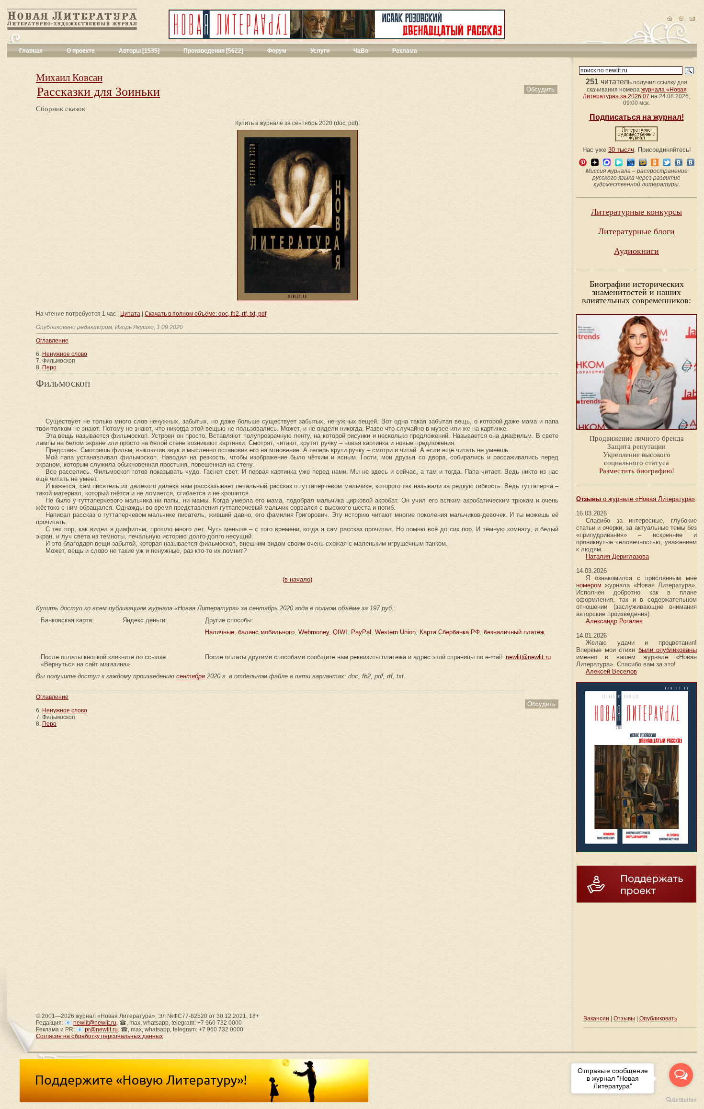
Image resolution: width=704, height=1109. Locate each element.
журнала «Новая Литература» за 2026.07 (635, 93)
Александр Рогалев (614, 621)
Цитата (130, 313)
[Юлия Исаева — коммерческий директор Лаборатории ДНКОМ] (636, 432)
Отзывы (624, 1018)
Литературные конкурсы (636, 212)
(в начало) (297, 579)
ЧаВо (360, 50)
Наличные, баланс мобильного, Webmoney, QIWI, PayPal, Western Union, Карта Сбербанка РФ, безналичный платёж (375, 632)
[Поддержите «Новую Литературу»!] (194, 1100)
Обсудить (540, 89)
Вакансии (596, 1018)
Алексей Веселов (611, 671)
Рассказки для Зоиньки (98, 92)
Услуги (319, 50)
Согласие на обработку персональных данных (99, 1036)
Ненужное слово (64, 354)
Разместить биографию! (636, 471)
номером (589, 585)
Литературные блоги (636, 231)
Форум (276, 50)
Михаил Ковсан (69, 77)
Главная (31, 50)
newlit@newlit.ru (528, 657)
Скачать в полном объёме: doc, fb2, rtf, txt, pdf (205, 313)
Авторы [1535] (139, 50)
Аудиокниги (636, 251)
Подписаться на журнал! (637, 117)
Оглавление (52, 340)
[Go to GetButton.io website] (681, 1099)
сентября (190, 676)
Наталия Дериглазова (617, 556)
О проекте (81, 50)
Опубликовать (658, 1018)
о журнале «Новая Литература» (635, 499)
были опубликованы (667, 649)
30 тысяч (621, 149)
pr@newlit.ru (101, 1029)
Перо (49, 367)
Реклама (404, 50)
